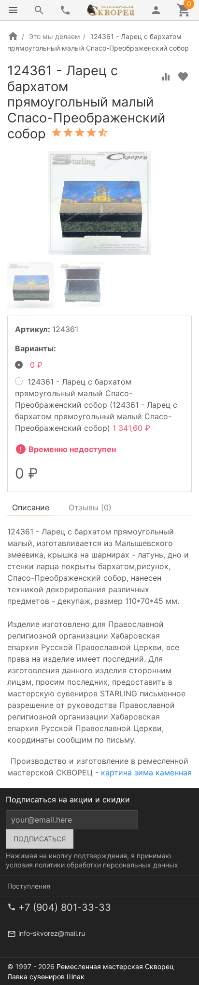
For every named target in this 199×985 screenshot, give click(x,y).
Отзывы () (90, 507)
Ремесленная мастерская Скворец (115, 966)
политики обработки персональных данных (106, 865)
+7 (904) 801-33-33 (64, 907)
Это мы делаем (54, 36)
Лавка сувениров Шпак (46, 976)
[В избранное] (183, 76)
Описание (30, 507)
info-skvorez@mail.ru (51, 933)
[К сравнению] (165, 76)
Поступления (28, 886)
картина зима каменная (146, 772)
